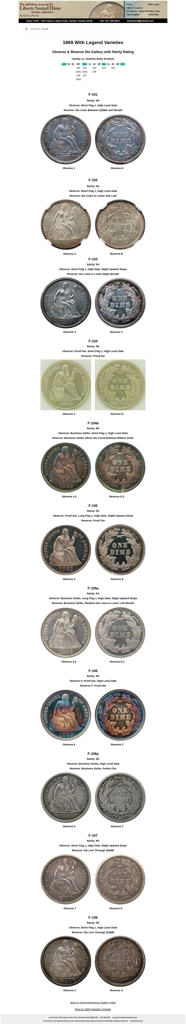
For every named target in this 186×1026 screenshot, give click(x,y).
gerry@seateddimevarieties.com (124, 1017)
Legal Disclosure (136, 1021)
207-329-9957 (105, 1017)
